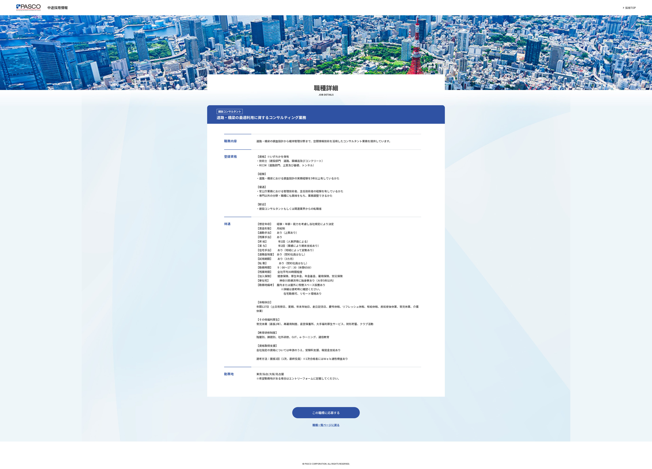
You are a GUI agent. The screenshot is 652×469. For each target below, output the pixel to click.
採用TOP (630, 8)
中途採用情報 (57, 7)
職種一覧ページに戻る (326, 425)
